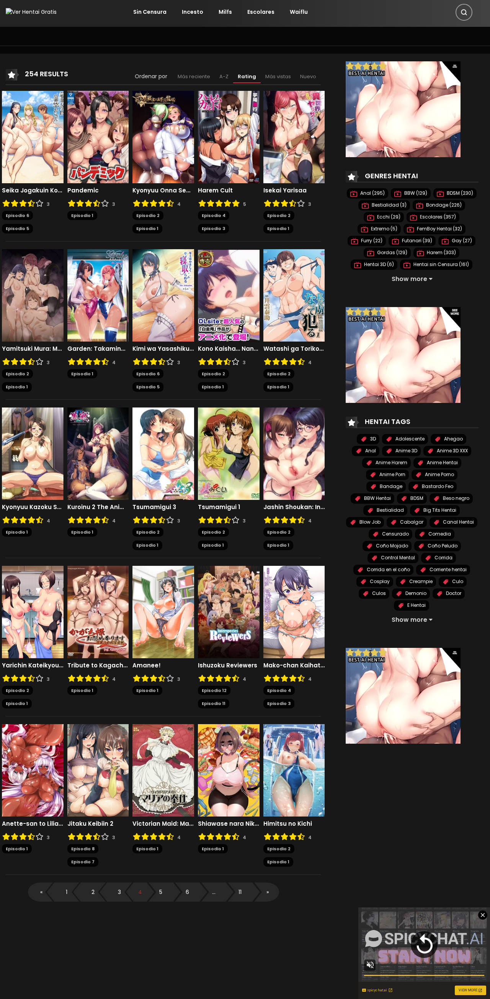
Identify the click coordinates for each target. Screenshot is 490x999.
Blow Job (369, 522)
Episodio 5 (17, 228)
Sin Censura (150, 12)
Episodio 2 (148, 215)
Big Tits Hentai (439, 510)
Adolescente (409, 438)
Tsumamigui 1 (219, 507)
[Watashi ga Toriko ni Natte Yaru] (294, 295)
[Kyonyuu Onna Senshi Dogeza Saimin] (163, 136)
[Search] (464, 12)
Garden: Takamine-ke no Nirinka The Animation (98, 348)
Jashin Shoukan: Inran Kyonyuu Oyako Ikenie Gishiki (294, 507)
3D (372, 438)
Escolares (260, 12)
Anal (370, 450)
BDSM (416, 498)
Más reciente (194, 76)
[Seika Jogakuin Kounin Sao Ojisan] (33, 136)
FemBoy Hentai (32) (439, 228)
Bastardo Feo (437, 486)
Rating (247, 76)
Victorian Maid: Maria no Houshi (163, 823)
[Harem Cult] (229, 136)
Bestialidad (390, 510)
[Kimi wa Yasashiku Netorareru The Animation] (163, 295)
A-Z (224, 76)
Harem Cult (215, 190)
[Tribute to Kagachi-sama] (98, 611)
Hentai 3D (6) (378, 264)
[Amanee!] (163, 611)
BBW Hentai (377, 498)
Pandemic (83, 190)
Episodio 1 (82, 215)
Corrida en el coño (388, 569)
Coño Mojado (391, 545)
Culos (378, 593)
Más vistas (278, 76)
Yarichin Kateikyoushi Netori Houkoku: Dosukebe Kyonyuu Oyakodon (33, 665)
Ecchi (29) (388, 217)
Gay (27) (461, 240)
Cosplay (379, 581)
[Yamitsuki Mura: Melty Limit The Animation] (33, 295)
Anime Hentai (442, 462)
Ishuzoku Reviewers (227, 665)
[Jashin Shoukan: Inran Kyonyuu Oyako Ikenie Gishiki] (294, 453)
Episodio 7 (83, 862)
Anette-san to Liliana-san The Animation (33, 823)
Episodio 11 (213, 703)
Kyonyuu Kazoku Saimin (33, 507)
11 (240, 892)
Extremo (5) (383, 228)
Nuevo (308, 76)
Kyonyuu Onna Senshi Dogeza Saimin (163, 190)
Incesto (192, 12)
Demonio (415, 593)
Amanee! (146, 665)
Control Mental (397, 557)
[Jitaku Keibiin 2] (98, 770)
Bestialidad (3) (389, 205)
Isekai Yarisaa (285, 190)
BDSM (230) (459, 193)
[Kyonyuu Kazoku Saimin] (33, 453)
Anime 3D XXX (452, 450)
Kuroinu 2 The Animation (98, 507)
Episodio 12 (214, 690)
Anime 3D (405, 450)
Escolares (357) (437, 217)
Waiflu (299, 12)
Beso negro (455, 498)
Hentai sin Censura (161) (440, 264)
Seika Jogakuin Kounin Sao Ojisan (33, 190)
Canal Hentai (458, 522)
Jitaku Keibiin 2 (90, 823)
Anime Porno (439, 474)
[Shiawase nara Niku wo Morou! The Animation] (229, 770)
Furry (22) (371, 240)
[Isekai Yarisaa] (294, 136)
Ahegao (453, 438)
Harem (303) (441, 252)
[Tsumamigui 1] (229, 453)
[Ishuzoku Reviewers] (229, 611)
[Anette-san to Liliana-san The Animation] (33, 770)
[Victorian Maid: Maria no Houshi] (163, 770)
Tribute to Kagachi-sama (98, 665)
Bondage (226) (443, 205)
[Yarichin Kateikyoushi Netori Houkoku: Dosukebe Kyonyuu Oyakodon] (33, 611)
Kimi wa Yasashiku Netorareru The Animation (163, 348)
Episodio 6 (17, 215)
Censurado (395, 534)
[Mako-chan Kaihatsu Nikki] (294, 611)
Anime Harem (390, 462)
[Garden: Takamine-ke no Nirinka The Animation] (98, 295)
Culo (457, 581)
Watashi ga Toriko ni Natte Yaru (294, 348)
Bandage (390, 486)
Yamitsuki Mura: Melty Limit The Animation (33, 348)
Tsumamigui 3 (154, 507)
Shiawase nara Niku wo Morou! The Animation (229, 823)
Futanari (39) (416, 240)
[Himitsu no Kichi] (294, 770)
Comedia (439, 534)
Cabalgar (411, 522)
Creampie (420, 581)
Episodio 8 (83, 849)
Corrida (442, 557)
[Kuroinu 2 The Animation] (98, 453)
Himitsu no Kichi (287, 823)
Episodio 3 (213, 228)
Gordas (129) (391, 252)
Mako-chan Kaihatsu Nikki (294, 665)
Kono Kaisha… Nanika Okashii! (229, 348)
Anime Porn (391, 474)
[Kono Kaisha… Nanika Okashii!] (229, 295)
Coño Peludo (441, 545)
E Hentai (416, 605)
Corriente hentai (447, 569)
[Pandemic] (98, 136)
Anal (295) (372, 193)
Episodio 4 (213, 215)
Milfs (225, 12)
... (214, 892)
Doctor (453, 593)
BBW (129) (415, 193)
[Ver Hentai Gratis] (31, 12)
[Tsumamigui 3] (163, 453)
